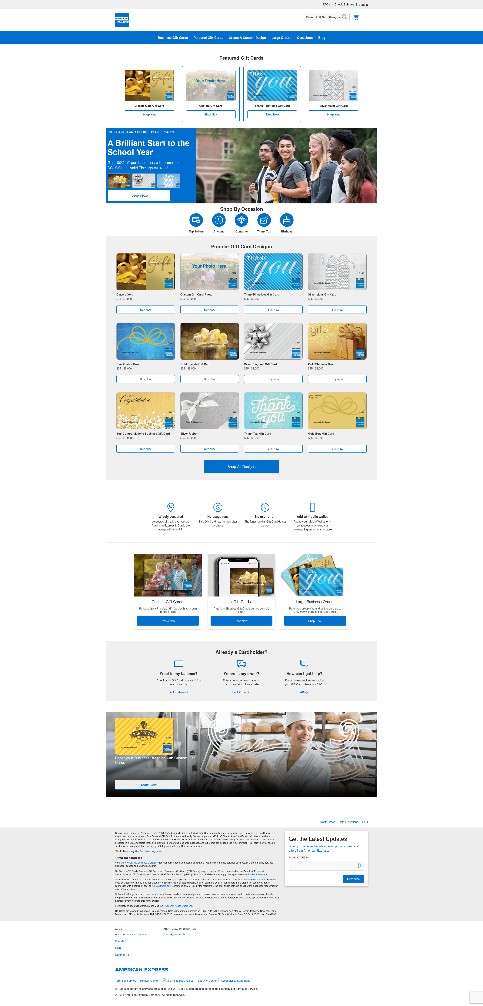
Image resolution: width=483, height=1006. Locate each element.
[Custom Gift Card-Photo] (211, 85)
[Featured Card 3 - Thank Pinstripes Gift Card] (273, 272)
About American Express (130, 934)
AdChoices (187, 980)
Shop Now (149, 114)
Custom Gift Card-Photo (196, 294)
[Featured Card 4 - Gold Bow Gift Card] (337, 411)
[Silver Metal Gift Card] (333, 85)
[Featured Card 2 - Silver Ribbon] (209, 411)
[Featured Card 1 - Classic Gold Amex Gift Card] (145, 272)
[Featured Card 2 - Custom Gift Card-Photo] (209, 272)
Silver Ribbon (189, 433)
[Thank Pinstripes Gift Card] (272, 85)
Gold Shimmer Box (320, 364)
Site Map (120, 941)
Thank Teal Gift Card (257, 433)
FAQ (365, 822)
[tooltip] (358, 865)
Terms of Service (125, 980)
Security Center (207, 980)
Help (118, 948)
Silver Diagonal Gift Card (260, 364)
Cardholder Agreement (152, 851)
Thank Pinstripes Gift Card (261, 294)
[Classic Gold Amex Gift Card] (149, 85)
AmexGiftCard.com (255, 879)
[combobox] (327, 17)
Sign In (363, 4)
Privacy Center (149, 980)
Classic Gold (124, 294)
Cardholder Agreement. (255, 874)
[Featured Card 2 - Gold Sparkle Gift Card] (209, 341)
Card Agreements (174, 934)
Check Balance (344, 4)
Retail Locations (348, 822)
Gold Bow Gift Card (321, 433)
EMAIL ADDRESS (299, 857)
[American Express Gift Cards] (122, 20)
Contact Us (122, 955)
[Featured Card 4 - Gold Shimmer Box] (337, 341)
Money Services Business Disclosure (140, 862)
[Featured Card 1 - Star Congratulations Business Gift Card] (145, 411)
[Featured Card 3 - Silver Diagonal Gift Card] (273, 341)
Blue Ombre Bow (127, 364)
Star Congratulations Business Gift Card (143, 433)
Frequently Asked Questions (177, 905)
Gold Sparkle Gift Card (195, 364)
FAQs (326, 4)
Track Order (327, 822)
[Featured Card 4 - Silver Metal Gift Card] (337, 272)
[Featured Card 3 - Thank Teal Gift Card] (273, 411)
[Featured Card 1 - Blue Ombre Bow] (145, 341)
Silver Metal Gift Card (322, 294)
